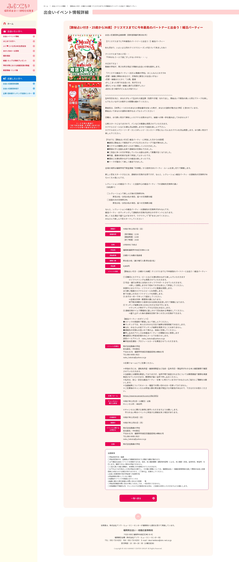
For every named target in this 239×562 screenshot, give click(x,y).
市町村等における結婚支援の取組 (16, 65)
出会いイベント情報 (11, 36)
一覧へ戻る (136, 498)
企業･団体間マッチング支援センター (17, 93)
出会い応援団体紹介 (11, 88)
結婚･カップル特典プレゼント (15, 60)
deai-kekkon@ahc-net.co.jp (160, 540)
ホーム (10, 23)
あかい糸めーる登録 (11, 51)
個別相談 (6, 55)
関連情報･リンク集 (10, 70)
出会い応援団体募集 (11, 83)
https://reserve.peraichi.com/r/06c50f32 (140, 395)
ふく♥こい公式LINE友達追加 (14, 46)
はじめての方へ (9, 41)
